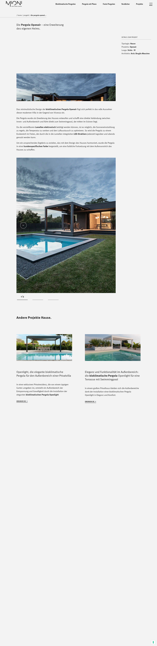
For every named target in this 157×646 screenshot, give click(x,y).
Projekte (139, 4)
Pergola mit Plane (89, 4)
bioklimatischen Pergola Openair (61, 109)
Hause (132, 43)
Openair (133, 46)
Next (109, 225)
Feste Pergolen (109, 4)
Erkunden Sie (21, 401)
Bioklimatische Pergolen (66, 4)
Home (20, 15)
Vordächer (125, 4)
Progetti (26, 4)
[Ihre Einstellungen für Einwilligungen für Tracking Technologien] (153, 642)
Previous (23, 225)
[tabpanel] (66, 225)
